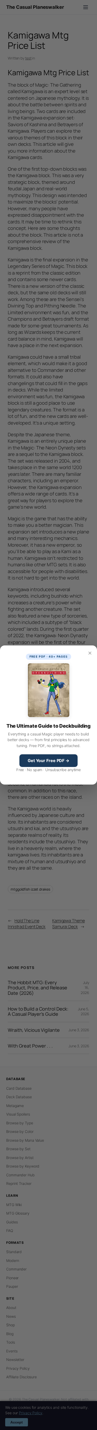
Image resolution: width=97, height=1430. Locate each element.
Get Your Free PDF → (48, 760)
